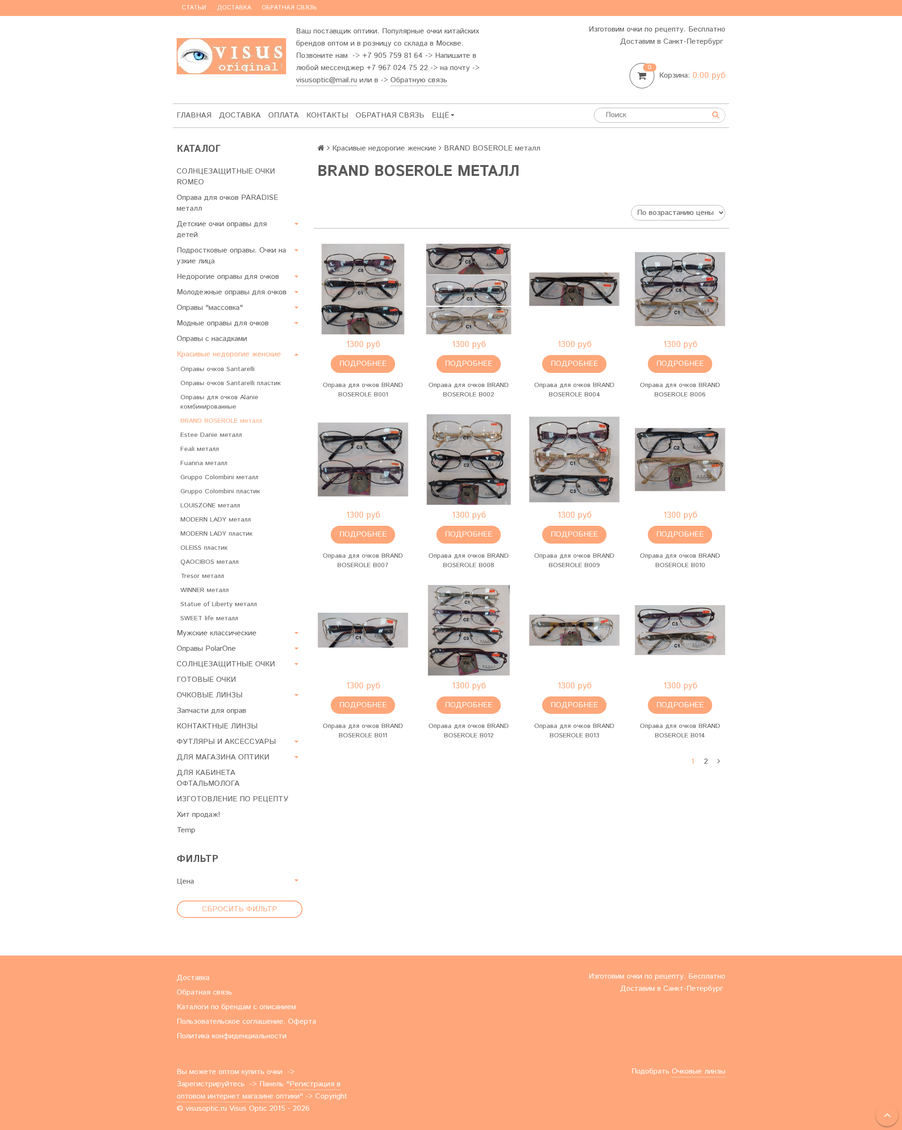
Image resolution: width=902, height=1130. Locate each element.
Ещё (440, 115)
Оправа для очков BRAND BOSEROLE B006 (680, 389)
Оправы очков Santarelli (217, 369)
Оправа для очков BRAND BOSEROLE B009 (574, 560)
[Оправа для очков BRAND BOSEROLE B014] (680, 630)
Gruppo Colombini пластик (220, 491)
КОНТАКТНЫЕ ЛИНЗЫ (217, 726)
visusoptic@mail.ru (326, 80)
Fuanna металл (203, 463)
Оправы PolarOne (206, 648)
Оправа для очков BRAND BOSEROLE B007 (363, 560)
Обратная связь (289, 7)
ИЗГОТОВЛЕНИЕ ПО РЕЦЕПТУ (232, 799)
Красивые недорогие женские (229, 354)
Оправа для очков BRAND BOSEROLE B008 (468, 560)
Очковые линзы (698, 1071)
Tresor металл (202, 576)
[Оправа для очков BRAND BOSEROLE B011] (363, 630)
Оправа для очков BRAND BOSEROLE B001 (363, 389)
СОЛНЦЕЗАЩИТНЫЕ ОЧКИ (226, 664)
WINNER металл (204, 590)
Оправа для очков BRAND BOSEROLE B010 (680, 560)
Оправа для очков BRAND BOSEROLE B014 (680, 730)
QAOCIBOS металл (209, 562)
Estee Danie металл (211, 435)
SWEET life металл (209, 618)
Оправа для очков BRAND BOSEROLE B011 (363, 730)
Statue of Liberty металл (218, 604)
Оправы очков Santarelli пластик (230, 383)
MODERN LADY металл (215, 519)
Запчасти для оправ (211, 710)
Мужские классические (217, 633)
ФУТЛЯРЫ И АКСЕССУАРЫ (226, 741)
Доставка (234, 7)
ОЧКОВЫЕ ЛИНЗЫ (209, 695)
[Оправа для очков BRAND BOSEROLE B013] (574, 630)
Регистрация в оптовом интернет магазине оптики (259, 1090)
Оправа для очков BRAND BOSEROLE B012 (468, 730)
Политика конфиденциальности (232, 1036)
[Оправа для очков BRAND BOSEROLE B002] (468, 289)
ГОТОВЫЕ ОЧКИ (206, 679)
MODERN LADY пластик (216, 533)
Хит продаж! (198, 814)
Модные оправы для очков (223, 323)
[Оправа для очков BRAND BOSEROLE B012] (468, 630)
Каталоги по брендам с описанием (236, 1007)
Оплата (283, 115)
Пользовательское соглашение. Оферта (246, 1021)
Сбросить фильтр (239, 909)
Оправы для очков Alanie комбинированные (219, 402)
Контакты (327, 115)
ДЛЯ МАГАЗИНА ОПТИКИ (223, 757)
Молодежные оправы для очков (232, 292)
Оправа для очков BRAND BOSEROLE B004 (574, 389)
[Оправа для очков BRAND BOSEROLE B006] (680, 289)
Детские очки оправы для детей (222, 229)
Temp (186, 830)
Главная (194, 115)
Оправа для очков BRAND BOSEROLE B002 (468, 389)
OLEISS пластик (204, 548)
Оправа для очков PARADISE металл (227, 203)
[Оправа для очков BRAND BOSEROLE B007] (363, 459)
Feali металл (199, 449)
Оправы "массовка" (210, 307)
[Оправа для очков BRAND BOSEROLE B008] (468, 459)
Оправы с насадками (212, 338)
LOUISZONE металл (210, 505)
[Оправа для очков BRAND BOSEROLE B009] (574, 459)
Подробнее (363, 363)
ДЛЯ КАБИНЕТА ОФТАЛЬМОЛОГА (208, 778)
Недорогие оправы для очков (228, 276)
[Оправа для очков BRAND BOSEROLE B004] (574, 289)
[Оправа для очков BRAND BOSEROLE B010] (680, 459)
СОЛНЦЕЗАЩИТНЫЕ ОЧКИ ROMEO (226, 177)
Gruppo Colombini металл (219, 477)
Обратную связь (418, 80)
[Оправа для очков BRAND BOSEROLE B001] (363, 289)
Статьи (194, 7)
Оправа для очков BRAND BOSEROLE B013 (574, 730)
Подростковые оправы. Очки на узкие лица (231, 256)
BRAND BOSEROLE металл (221, 421)
